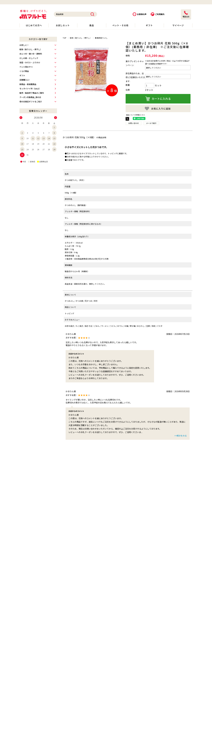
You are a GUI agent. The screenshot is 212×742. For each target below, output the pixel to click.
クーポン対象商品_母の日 (30, 97)
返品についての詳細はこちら (135, 115)
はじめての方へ (34, 25)
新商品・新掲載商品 (27, 84)
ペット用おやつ (26, 66)
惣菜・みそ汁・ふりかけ (29, 62)
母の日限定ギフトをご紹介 (30, 101)
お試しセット (63, 25)
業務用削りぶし (101, 38)
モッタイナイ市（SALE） (30, 88)
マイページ (178, 25)
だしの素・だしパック (28, 58)
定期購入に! (24, 79)
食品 (91, 25)
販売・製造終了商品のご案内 (31, 93)
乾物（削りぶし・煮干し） (81, 38)
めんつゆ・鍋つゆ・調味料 (30, 53)
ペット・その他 (120, 25)
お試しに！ (24, 45)
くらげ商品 (24, 71)
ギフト (149, 25)
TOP (64, 38)
